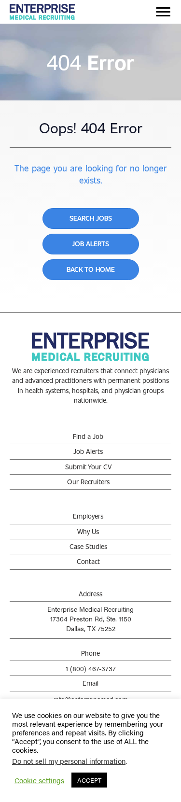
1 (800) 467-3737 (91, 668)
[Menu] (163, 12)
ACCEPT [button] (89, 780)
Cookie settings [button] (39, 780)
